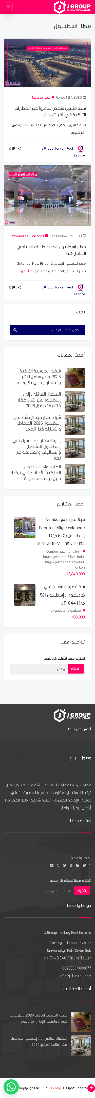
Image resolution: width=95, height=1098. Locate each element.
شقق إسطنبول (27, 785)
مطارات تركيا (41, 97)
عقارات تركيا (81, 785)
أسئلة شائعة (41, 800)
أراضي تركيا (82, 808)
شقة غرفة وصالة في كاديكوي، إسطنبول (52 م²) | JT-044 (62, 595)
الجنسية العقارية (36, 793)
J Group (54, 1088)
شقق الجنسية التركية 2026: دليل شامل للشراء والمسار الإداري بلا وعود (38, 377)
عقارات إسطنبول (56, 785)
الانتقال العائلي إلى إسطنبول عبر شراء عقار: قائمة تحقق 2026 (39, 400)
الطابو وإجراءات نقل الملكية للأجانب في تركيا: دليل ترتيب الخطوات (36, 473)
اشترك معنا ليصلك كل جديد (64, 658)
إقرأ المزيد (26, 271)
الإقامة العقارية (66, 800)
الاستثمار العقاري (67, 793)
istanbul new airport (27, 236)
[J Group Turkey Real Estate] (72, 7)
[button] (11, 1086)
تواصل (65, 808)
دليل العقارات (17, 800)
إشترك (76, 669)
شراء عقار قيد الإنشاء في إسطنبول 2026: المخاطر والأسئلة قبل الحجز (37, 423)
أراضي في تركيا (79, 729)
